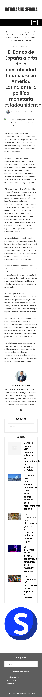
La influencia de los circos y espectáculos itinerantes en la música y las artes (31, 559)
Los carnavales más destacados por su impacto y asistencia (30, 587)
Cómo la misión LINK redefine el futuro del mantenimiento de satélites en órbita (32, 456)
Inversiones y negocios (21, 46)
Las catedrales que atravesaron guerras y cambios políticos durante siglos (30, 528)
